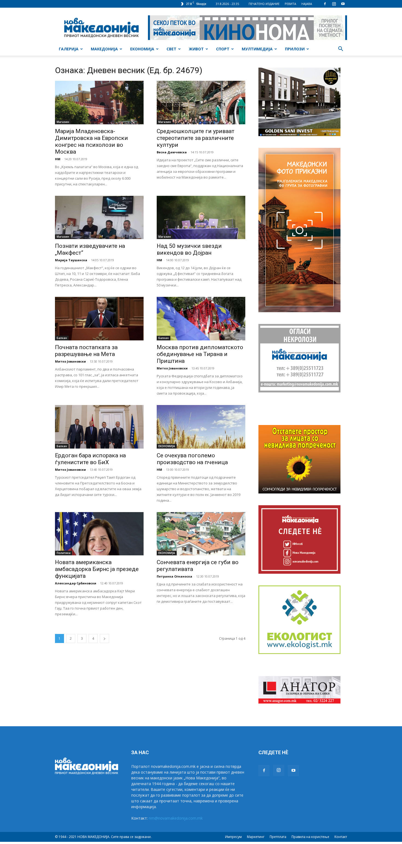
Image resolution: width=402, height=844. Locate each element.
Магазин (63, 122)
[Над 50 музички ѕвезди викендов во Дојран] (201, 217)
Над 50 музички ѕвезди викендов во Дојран (189, 249)
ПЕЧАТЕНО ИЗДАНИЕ (264, 4)
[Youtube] (343, 4)
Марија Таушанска (71, 260)
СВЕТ (171, 48)
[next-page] (104, 638)
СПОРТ (222, 48)
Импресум (233, 836)
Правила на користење (310, 836)
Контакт (340, 836)
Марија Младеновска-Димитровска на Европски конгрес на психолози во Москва (91, 141)
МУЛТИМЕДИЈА (257, 48)
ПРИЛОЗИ (295, 48)
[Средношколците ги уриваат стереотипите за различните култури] (201, 102)
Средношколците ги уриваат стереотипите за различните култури (195, 138)
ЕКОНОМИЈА (142, 48)
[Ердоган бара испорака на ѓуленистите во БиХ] (99, 427)
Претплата (278, 836)
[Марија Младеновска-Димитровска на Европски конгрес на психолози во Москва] (99, 102)
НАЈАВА (306, 4)
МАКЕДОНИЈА (104, 48)
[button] (340, 49)
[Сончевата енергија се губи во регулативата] (201, 534)
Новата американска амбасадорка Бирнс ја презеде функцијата (97, 569)
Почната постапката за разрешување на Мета (86, 350)
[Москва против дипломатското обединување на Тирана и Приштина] (201, 318)
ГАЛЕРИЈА (68, 48)
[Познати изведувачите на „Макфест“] (99, 217)
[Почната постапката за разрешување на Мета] (99, 318)
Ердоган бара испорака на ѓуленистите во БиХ (90, 459)
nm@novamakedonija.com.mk (176, 818)
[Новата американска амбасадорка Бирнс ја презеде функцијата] (99, 534)
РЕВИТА (290, 4)
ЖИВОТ (196, 48)
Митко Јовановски (70, 361)
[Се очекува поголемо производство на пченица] (201, 427)
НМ (57, 159)
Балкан (62, 338)
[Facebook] (325, 4)
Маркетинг (255, 836)
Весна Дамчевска (172, 152)
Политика (64, 553)
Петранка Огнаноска (174, 576)
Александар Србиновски (75, 583)
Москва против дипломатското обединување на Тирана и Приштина (200, 354)
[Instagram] (334, 4)
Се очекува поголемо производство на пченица (192, 459)
